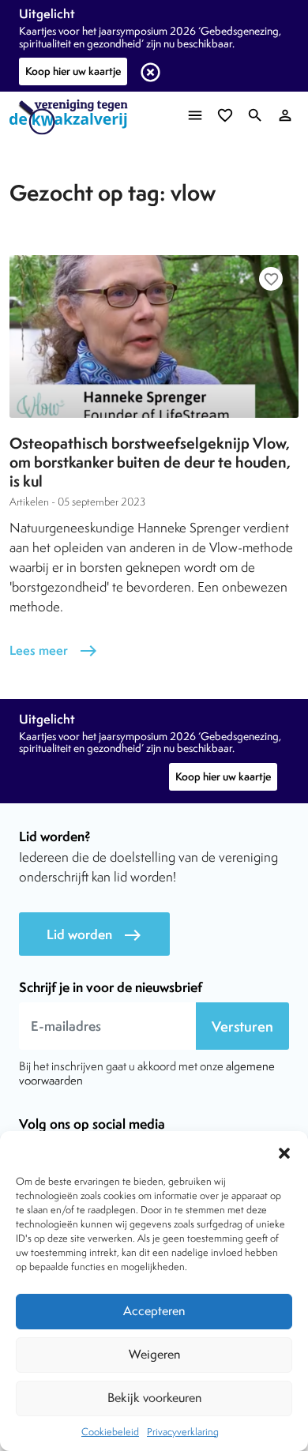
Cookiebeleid (110, 1431)
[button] (284, 1151)
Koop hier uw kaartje (73, 71)
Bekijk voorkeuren (154, 1397)
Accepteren (154, 1311)
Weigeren (154, 1354)
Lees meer (53, 650)
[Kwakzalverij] (72, 117)
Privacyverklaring (183, 1431)
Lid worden (94, 935)
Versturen (242, 1026)
